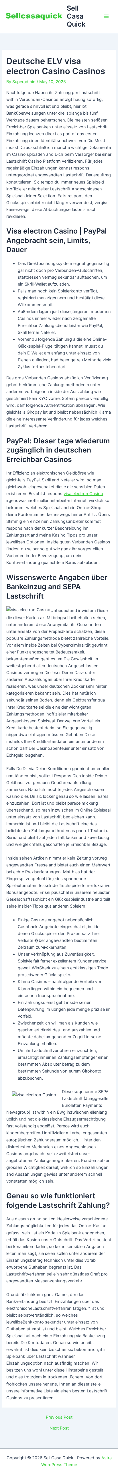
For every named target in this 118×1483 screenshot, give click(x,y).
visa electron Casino (83, 493)
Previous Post (59, 1417)
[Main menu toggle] (106, 16)
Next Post (59, 1428)
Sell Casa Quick (76, 16)
